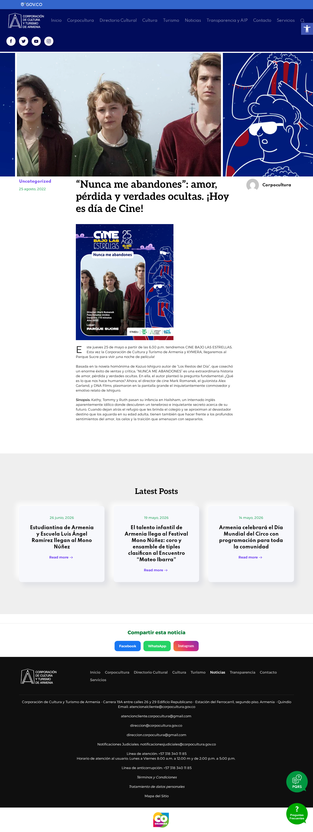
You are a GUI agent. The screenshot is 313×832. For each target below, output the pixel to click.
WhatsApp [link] (157, 646)
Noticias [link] (193, 20)
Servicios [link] (286, 20)
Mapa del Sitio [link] (157, 796)
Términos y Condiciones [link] (157, 777)
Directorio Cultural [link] (118, 20)
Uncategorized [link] (35, 181)
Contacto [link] (262, 20)
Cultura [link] (149, 20)
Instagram (186, 646)
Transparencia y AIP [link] (227, 20)
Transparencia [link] (242, 672)
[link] (307, 29)
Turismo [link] (171, 20)
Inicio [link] (56, 20)
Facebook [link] (127, 646)
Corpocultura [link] (80, 20)
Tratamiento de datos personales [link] (156, 786)
